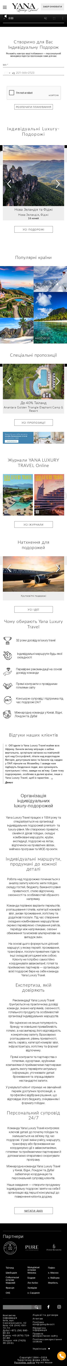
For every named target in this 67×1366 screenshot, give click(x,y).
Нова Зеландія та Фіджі (33, 209)
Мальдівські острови (34, 1268)
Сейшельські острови (11, 337)
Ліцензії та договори (45, 1315)
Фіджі (45, 214)
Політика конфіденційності (44, 1323)
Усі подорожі (33, 229)
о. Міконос (53, 1273)
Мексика (32, 1273)
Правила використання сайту (45, 1335)
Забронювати (52, 7)
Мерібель (53, 1283)
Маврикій (42, 338)
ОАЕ (8, 1293)
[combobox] (9, 73)
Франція (10, 1288)
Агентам (38, 1319)
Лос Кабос (33, 1283)
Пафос (51, 1268)
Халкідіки (32, 1288)
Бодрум (31, 1278)
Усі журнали (33, 524)
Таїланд (7, 313)
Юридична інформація (40, 1329)
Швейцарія (43, 287)
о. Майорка (53, 1278)
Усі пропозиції (34, 422)
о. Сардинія (34, 1293)
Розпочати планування (33, 107)
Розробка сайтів (24, 1362)
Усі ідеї (33, 609)
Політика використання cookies (47, 1341)
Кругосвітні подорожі (33, 596)
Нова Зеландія (28, 214)
